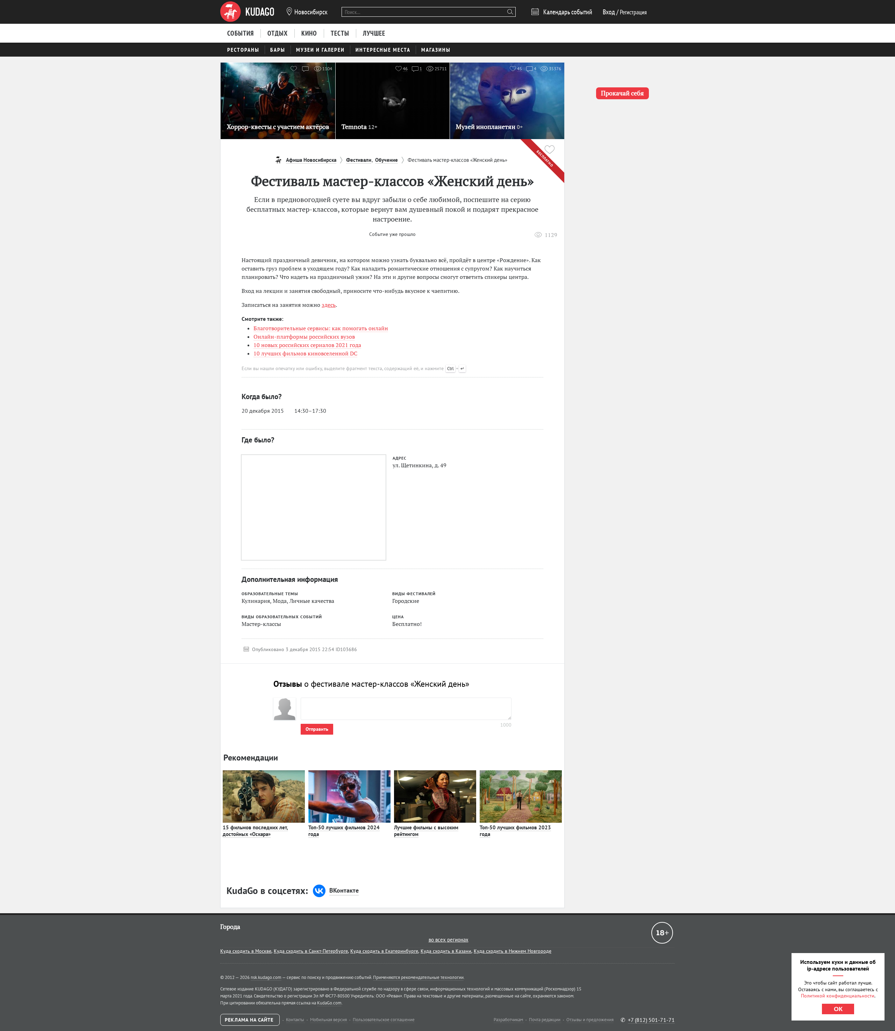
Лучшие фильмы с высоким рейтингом (426, 831)
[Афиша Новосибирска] (247, 12)
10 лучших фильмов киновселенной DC (305, 353)
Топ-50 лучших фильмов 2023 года (515, 831)
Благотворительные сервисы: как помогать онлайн (320, 328)
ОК (838, 1008)
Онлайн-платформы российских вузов (304, 336)
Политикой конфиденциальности (837, 996)
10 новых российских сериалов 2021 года (307, 344)
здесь (329, 304)
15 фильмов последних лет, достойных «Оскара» (255, 831)
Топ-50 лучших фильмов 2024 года (344, 831)
